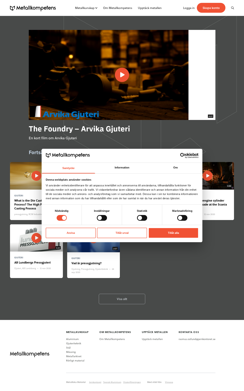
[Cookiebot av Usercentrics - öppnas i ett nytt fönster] (182, 155)
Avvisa (71, 232)
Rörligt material (75, 360)
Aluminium (72, 339)
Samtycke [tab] (68, 168)
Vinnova (169, 382)
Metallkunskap (84, 8)
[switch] (102, 218)
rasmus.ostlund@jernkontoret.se (197, 339)
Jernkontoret (95, 382)
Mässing (71, 352)
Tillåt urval (122, 232)
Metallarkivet (73, 356)
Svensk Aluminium (112, 382)
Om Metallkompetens (117, 8)
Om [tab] (175, 167)
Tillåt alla (173, 232)
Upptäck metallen (150, 8)
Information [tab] (122, 167)
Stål (68, 347)
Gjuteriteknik (73, 343)
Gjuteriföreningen (132, 382)
